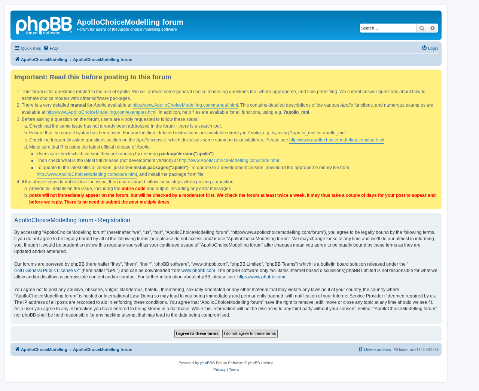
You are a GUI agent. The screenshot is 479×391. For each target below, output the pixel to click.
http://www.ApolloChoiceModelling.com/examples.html (101, 112)
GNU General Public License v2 (46, 270)
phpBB (206, 363)
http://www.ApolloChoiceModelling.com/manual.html (185, 105)
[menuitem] (50, 48)
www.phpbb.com (198, 270)
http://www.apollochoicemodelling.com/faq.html (336, 140)
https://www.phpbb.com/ (261, 276)
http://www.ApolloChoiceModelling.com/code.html (229, 160)
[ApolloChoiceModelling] (44, 24)
